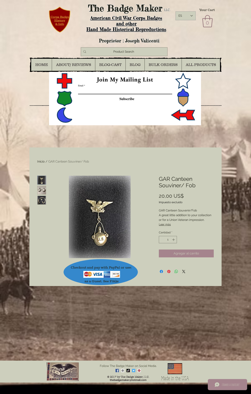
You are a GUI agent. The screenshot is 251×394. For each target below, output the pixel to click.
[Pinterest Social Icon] (139, 370)
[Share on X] (183, 271)
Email (80, 85)
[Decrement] (161, 239)
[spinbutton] (167, 239)
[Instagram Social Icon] (122, 370)
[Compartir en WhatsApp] (176, 271)
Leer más (165, 224)
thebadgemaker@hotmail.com (128, 379)
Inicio (41, 161)
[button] (207, 21)
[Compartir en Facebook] (161, 271)
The (96, 8)
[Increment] (173, 239)
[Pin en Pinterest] (168, 271)
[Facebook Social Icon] (117, 370)
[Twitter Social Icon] (133, 370)
